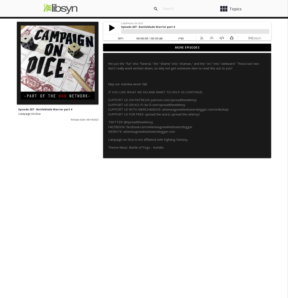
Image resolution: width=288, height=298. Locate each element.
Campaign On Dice (29, 114)
